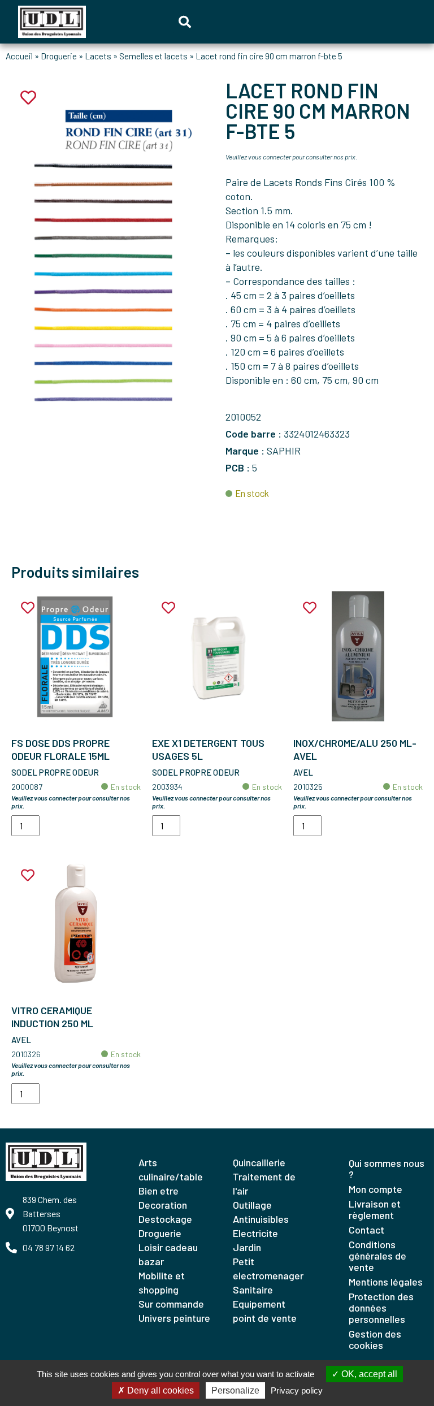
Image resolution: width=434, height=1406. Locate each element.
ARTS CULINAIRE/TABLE (170, 1169)
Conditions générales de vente (377, 1255)
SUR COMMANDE (171, 1303)
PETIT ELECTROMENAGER (268, 1268)
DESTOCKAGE (165, 1219)
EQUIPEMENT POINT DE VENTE (265, 1310)
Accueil (19, 56)
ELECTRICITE (255, 1233)
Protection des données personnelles (381, 1307)
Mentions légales (386, 1281)
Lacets (98, 56)
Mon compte (375, 1189)
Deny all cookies (159, 1390)
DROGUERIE (159, 1233)
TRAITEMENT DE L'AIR (264, 1183)
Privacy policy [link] (297, 1390)
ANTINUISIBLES (261, 1219)
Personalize (235, 1390)
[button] (184, 22)
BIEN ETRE (158, 1190)
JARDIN (247, 1247)
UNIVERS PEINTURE (174, 1318)
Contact (366, 1229)
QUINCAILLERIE (259, 1162)
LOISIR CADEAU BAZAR (168, 1254)
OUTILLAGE (252, 1205)
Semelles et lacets (153, 56)
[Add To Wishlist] (27, 608)
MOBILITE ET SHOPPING (161, 1282)
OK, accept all (368, 1374)
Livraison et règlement (375, 1209)
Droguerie (59, 56)
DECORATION (162, 1205)
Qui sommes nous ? (386, 1168)
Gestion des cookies (375, 1339)
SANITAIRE (253, 1289)
